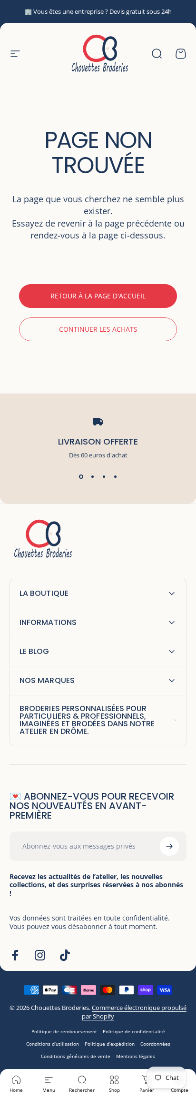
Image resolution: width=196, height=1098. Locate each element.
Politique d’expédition (110, 1043)
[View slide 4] (115, 476)
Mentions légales (135, 1056)
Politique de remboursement (64, 1031)
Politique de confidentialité (134, 1031)
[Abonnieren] (169, 846)
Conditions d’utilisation (52, 1043)
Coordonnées (155, 1043)
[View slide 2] (92, 476)
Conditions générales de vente (75, 1056)
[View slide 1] (81, 476)
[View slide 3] (103, 476)
